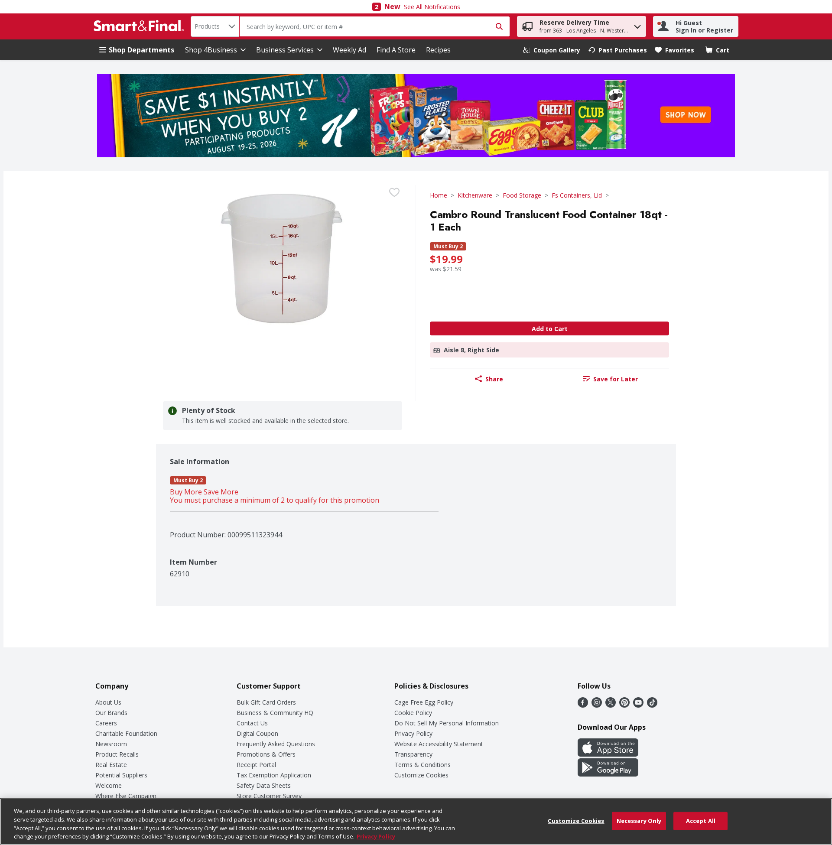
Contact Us (252, 723)
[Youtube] (638, 705)
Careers (106, 723)
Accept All (700, 821)
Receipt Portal (256, 764)
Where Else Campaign (125, 796)
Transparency (413, 754)
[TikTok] (652, 705)
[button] (637, 24)
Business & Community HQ (275, 712)
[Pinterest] (624, 705)
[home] (140, 26)
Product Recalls (117, 754)
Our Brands (111, 712)
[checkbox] (394, 192)
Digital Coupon (257, 733)
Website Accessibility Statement (438, 744)
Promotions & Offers (266, 754)
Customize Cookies (421, 775)
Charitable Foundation (126, 733)
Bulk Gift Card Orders (266, 702)
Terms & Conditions (422, 764)
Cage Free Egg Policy (423, 702)
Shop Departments (141, 50)
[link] (551, 50)
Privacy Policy (413, 733)
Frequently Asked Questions (276, 744)
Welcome (108, 785)
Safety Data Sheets (264, 785)
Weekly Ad (349, 50)
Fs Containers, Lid (577, 195)
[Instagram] (597, 705)
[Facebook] (583, 705)
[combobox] (215, 26)
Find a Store (396, 50)
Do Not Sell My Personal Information (446, 723)
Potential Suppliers (121, 775)
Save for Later (615, 379)
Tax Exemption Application (274, 775)
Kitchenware (475, 195)
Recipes (438, 50)
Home (438, 195)
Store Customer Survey (269, 796)
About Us (108, 702)
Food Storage (522, 195)
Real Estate (111, 764)
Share (494, 379)
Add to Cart (550, 329)
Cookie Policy (413, 712)
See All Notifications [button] (432, 7)
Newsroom (111, 744)
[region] (416, 821)
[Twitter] (610, 705)
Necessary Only (639, 821)
